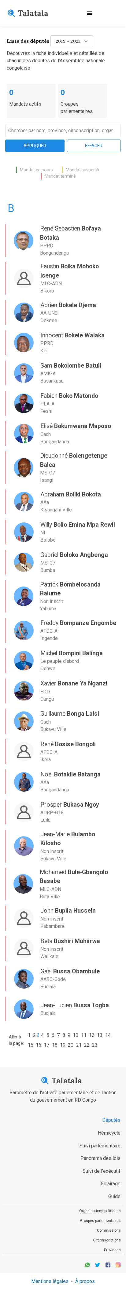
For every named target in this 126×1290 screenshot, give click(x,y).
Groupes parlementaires (100, 1221)
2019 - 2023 (68, 41)
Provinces (112, 1250)
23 (95, 1045)
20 (70, 1045)
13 (99, 1035)
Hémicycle (109, 1133)
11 (84, 1035)
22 (87, 1045)
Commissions (109, 1230)
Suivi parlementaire (100, 1146)
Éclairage (110, 1183)
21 (79, 1045)
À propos (85, 1281)
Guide (114, 1196)
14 (108, 1035)
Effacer (93, 145)
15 (30, 1045)
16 (38, 1045)
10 (75, 1035)
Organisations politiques (100, 1211)
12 (91, 1035)
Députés (111, 1120)
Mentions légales (50, 1281)
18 (54, 1045)
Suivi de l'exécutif (101, 1171)
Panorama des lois (100, 1158)
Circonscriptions (107, 1240)
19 (62, 1045)
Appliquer (35, 145)
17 (46, 1045)
